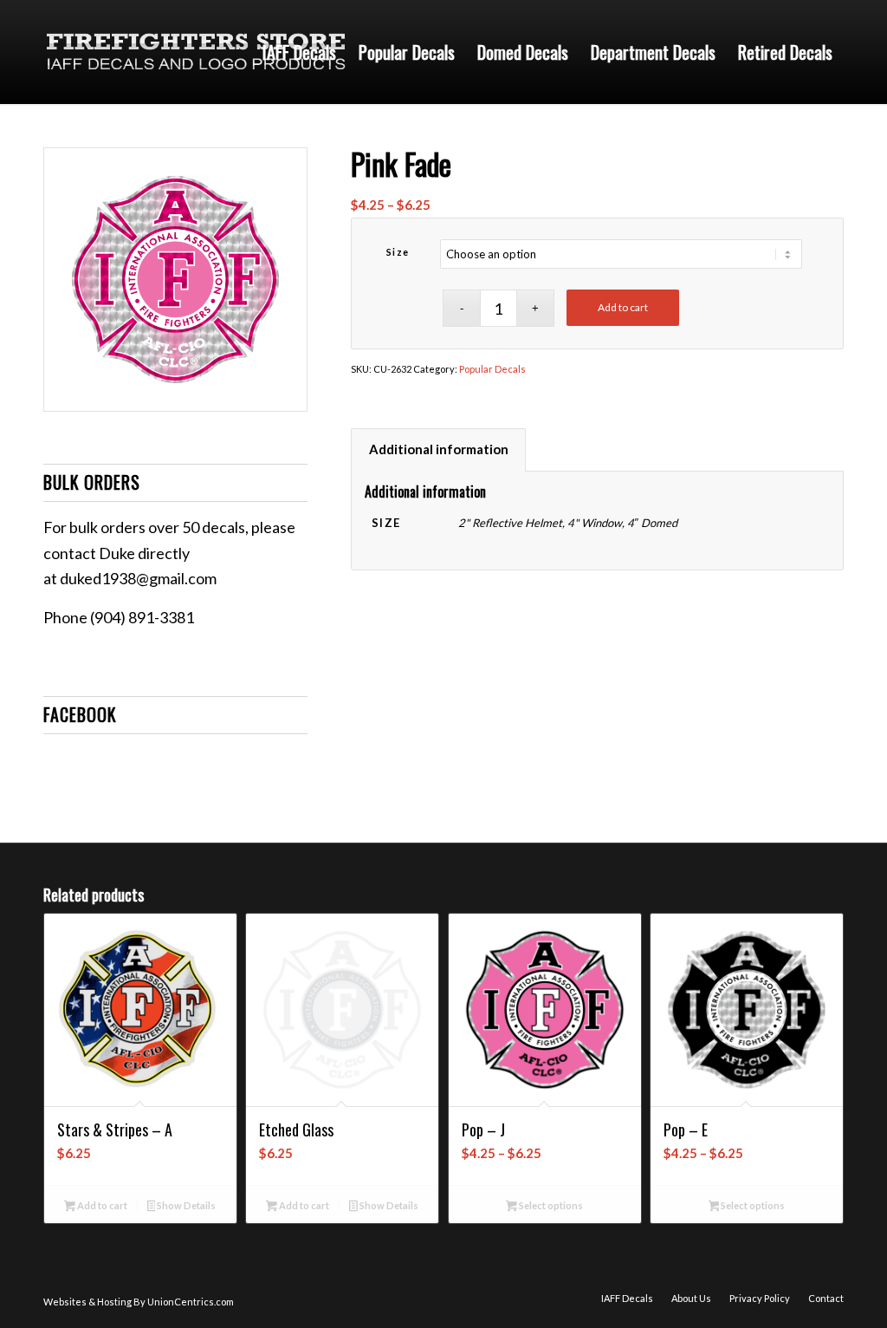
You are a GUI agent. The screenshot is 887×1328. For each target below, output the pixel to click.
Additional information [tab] (438, 449)
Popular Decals (492, 368)
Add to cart (623, 307)
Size (398, 251)
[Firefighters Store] (196, 52)
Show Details (185, 1205)
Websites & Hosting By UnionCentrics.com (138, 1301)
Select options (550, 1205)
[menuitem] (299, 52)
